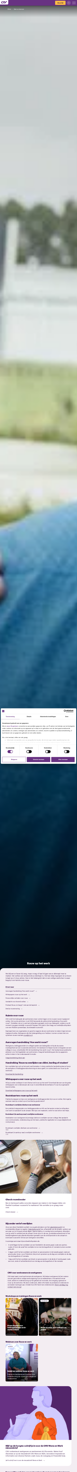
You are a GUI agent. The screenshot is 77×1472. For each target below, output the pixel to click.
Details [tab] (29, 716)
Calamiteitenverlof (34, 1229)
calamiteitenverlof (56, 1227)
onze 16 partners (12, 726)
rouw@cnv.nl (27, 1035)
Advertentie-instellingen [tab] (48, 716)
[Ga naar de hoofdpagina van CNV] (4, 2)
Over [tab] (66, 716)
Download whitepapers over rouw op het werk (21, 1090)
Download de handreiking (14, 1074)
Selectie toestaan (38, 759)
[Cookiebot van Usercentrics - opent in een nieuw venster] (66, 711)
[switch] (29, 751)
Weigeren (14, 759)
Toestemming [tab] (10, 716)
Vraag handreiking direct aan (15, 1058)
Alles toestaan (63, 759)
